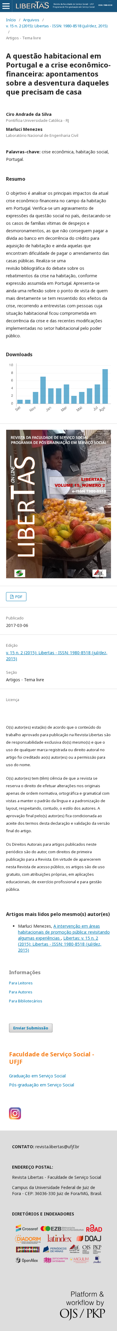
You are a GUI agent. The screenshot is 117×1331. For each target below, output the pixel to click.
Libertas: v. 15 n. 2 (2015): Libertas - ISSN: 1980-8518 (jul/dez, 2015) (59, 944)
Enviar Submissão (30, 1028)
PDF (18, 596)
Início (11, 20)
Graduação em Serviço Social (37, 1076)
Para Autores (20, 992)
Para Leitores (21, 983)
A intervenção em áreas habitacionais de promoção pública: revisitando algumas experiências (64, 932)
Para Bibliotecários (25, 1001)
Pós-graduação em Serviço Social (41, 1085)
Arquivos (31, 20)
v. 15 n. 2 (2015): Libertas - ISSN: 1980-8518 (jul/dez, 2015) (57, 26)
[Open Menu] (6, 6)
